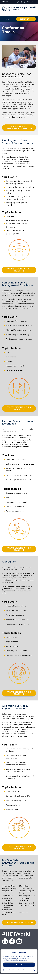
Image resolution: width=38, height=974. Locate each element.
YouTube (19, 941)
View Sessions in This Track (19, 270)
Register (24, 19)
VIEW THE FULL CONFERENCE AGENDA (17, 127)
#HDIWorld (16, 934)
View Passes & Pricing (17, 922)
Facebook (12, 941)
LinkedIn (5, 941)
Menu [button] (8, 19)
